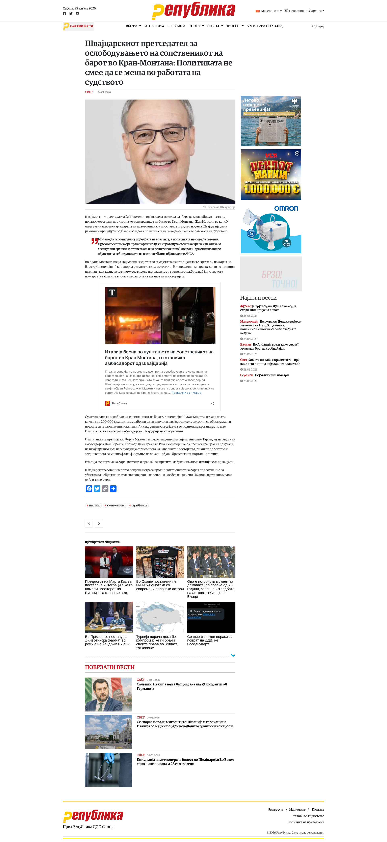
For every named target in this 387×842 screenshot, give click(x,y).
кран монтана (116, 506)
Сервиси (246, 375)
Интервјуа (154, 26)
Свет (89, 92)
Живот (234, 26)
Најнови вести (258, 298)
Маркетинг (297, 809)
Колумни (176, 26)
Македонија (249, 321)
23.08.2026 (153, 680)
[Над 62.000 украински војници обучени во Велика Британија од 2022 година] (99, 523)
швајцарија (139, 506)
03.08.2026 (153, 755)
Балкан (245, 344)
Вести (132, 26)
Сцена (213, 26)
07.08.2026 (153, 717)
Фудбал (246, 306)
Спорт (195, 26)
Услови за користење (308, 816)
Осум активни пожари (272, 375)
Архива (316, 10)
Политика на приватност (305, 822)
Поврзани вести (110, 667)
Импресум (275, 809)
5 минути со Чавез (265, 26)
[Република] (193, 11)
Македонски (270, 10)
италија (94, 506)
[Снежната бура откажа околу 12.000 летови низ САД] (89, 523)
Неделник (296, 10)
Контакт (318, 809)
